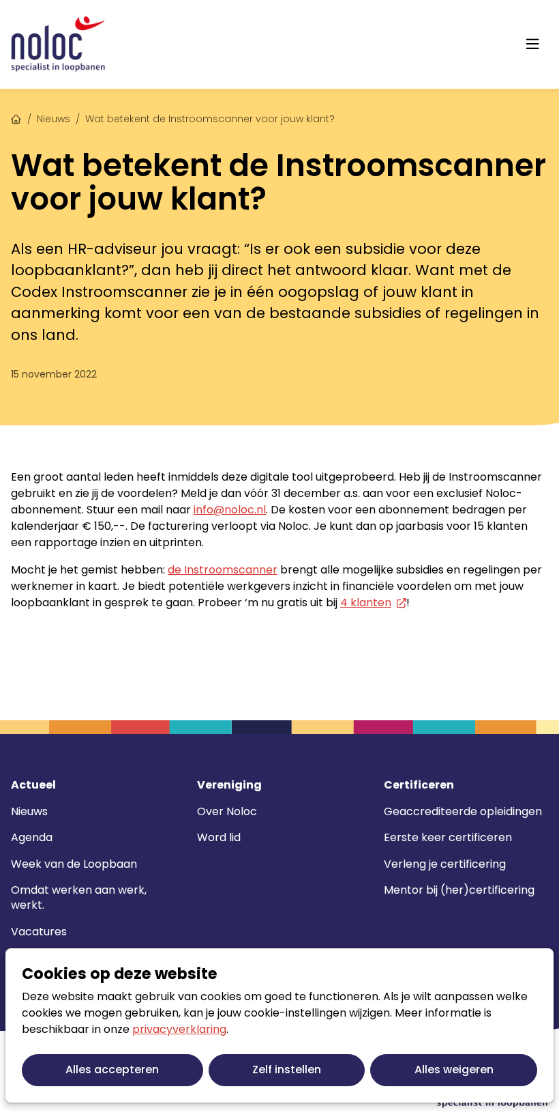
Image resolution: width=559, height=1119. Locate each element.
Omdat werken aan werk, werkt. (79, 897)
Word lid (219, 837)
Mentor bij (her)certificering (459, 890)
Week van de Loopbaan (74, 864)
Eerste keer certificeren (448, 837)
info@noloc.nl (230, 510)
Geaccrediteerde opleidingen (463, 811)
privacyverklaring (179, 1029)
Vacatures (39, 931)
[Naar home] (58, 44)
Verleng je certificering (445, 864)
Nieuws (53, 119)
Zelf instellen (286, 1069)
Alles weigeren (454, 1069)
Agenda (31, 837)
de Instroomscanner (222, 570)
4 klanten (365, 602)
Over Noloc (227, 811)
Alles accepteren (112, 1069)
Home (16, 117)
